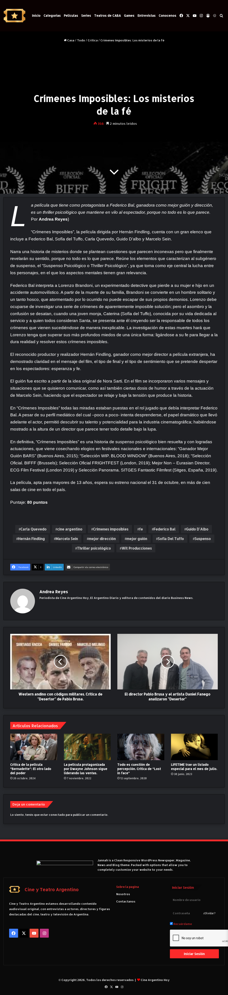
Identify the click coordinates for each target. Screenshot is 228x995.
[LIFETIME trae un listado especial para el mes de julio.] (194, 747)
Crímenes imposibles (110, 529)
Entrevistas (147, 15)
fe (141, 529)
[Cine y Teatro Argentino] (14, 15)
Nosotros (123, 894)
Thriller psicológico (94, 548)
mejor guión (136, 538)
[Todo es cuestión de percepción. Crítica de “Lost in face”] (140, 747)
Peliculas (71, 15)
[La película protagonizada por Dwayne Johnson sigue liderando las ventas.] (87, 747)
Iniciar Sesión (194, 954)
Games (129, 15)
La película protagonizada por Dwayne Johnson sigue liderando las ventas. (85, 769)
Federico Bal (164, 529)
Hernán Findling (31, 538)
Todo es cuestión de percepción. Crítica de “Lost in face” (139, 769)
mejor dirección (102, 538)
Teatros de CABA (107, 15)
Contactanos (125, 901)
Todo (81, 40)
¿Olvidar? (209, 913)
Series (86, 15)
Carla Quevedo (33, 529)
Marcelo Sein (67, 538)
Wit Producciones (137, 548)
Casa (70, 40)
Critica (93, 40)
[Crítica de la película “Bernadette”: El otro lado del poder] (33, 747)
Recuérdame (182, 924)
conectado (57, 814)
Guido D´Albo (197, 529)
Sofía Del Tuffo (171, 538)
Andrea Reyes (53, 591)
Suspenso (203, 538)
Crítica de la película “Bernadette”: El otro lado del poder (30, 769)
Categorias (52, 15)
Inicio (36, 15)
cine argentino (69, 529)
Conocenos (167, 15)
